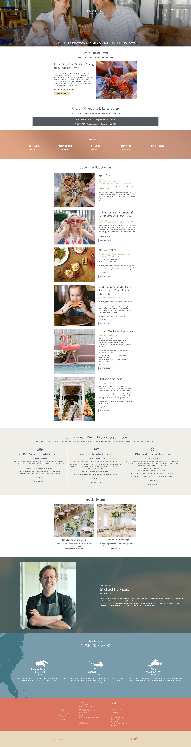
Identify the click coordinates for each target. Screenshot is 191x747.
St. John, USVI (24, 9)
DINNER (126, 146)
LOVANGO (110, 739)
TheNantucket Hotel (96, 670)
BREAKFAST (64, 146)
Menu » (101, 201)
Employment (115, 719)
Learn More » (116, 548)
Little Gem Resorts (117, 717)
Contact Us (114, 725)
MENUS (60, 43)
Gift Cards (114, 721)
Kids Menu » (34, 149)
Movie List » (102, 365)
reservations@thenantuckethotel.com (90, 717)
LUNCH (95, 146)
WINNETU (84, 739)
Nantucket (16, 9)
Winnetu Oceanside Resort (154, 670)
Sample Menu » (104, 236)
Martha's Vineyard (8, 9)
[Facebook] (61, 719)
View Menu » (103, 272)
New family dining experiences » (64, 89)
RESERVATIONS (77, 43)
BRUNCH (34, 146)
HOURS (115, 43)
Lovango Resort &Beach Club (40, 670)
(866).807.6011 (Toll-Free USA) (87, 711)
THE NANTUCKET (97, 739)
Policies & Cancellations (119, 723)
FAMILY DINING (99, 43)
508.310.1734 (83, 712)
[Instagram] (64, 719)
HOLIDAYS (129, 43)
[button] (174, 10)
